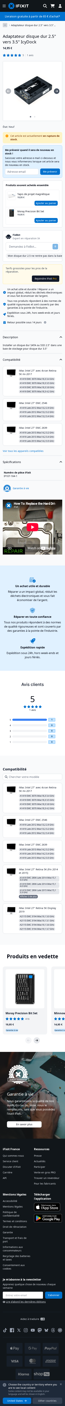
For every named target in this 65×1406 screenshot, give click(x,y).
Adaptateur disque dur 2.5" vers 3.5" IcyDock (32, 25)
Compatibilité (11, 360)
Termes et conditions (15, 1221)
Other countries (47, 1400)
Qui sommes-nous (13, 1155)
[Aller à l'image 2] (35, 117)
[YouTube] (33, 1330)
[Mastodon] (40, 1330)
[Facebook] (12, 1330)
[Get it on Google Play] (48, 1218)
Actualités (39, 1161)
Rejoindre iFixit (46, 278)
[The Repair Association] (60, 1330)
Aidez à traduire (29, 1319)
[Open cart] (52, 5)
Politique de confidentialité (11, 1213)
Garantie (8, 1232)
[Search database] (45, 5)
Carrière (7, 1172)
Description (10, 337)
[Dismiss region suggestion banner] (60, 1384)
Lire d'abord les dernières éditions (26, 1301)
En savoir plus (24, 1124)
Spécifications (12, 462)
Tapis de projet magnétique (33, 194)
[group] (8, 91)
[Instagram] (26, 1330)
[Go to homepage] (20, 6)
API (5, 1178)
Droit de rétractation (15, 1226)
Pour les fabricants (45, 1183)
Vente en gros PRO (45, 1172)
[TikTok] (5, 1330)
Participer (39, 1166)
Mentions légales (13, 1206)
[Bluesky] (46, 1330)
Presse (38, 1155)
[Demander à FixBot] (55, 246)
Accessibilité (10, 1201)
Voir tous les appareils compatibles (23, 451)
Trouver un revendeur (46, 1178)
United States (15, 1400)
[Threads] (53, 1330)
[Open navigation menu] (4, 5)
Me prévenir (50, 171)
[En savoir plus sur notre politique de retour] (45, 322)
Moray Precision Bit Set (30, 211)
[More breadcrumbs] (5, 25)
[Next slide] (37, 1040)
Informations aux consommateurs (13, 1248)
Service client (10, 1161)
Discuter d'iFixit (12, 1166)
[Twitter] (19, 1330)
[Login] (60, 6)
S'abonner (53, 1295)
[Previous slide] (28, 1040)
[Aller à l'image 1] (30, 117)
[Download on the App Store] (47, 1207)
